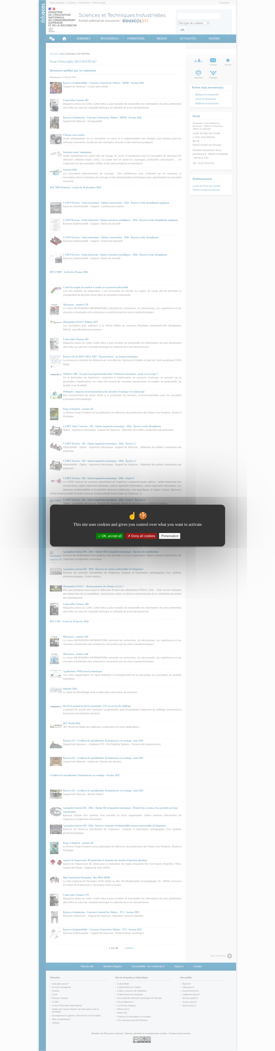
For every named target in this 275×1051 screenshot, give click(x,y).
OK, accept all (111, 535)
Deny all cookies (142, 535)
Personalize (169, 535)
